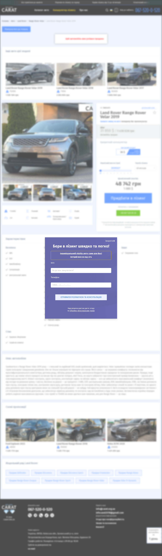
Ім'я (52, 263)
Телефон (55, 277)
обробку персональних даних (82, 311)
